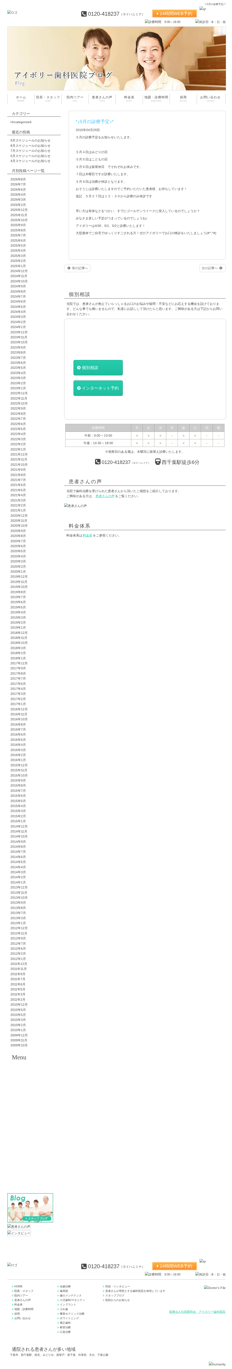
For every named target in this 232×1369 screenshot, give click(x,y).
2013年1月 (18, 923)
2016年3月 (18, 750)
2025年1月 (18, 266)
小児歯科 (31, 1102)
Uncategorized (20, 122)
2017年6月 (18, 684)
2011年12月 (18, 964)
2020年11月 (18, 520)
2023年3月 (18, 378)
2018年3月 (18, 648)
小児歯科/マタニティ (72, 1300)
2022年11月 (18, 398)
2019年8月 (18, 592)
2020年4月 (18, 556)
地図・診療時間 (156, 99)
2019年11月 (18, 582)
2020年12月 (19, 515)
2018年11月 (18, 638)
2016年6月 (18, 734)
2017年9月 (18, 668)
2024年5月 (18, 307)
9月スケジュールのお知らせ (30, 140)
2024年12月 (19, 271)
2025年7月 (18, 235)
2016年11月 (18, 714)
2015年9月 (18, 780)
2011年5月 (17, 989)
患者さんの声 (102, 99)
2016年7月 (18, 729)
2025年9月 (18, 225)
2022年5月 (18, 429)
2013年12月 (19, 887)
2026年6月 (18, 189)
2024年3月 (18, 317)
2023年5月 (18, 367)
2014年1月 (18, 882)
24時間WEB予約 (176, 13)
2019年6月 (18, 602)
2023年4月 (18, 373)
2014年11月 (18, 831)
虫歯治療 (31, 1068)
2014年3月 (18, 872)
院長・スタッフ (48, 99)
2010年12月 (19, 1004)
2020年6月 (18, 546)
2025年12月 (19, 210)
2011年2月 (17, 999)
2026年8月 (18, 179)
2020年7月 (18, 541)
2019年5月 (18, 607)
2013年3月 (18, 918)
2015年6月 (18, 795)
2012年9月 (18, 938)
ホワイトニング (31, 1147)
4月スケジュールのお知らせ (30, 161)
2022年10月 (19, 403)
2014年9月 (18, 841)
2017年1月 (18, 704)
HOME (18, 1286)
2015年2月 (18, 816)
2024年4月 (18, 312)
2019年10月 (19, 587)
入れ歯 (31, 1125)
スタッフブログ (114, 1295)
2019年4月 (18, 612)
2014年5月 (18, 862)
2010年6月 (18, 1010)
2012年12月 (19, 928)
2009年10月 (19, 1045)
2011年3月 (17, 994)
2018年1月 (18, 658)
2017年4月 (18, 689)
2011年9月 (17, 974)
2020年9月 (18, 531)
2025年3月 (18, 256)
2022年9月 (18, 408)
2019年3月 (18, 617)
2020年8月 (18, 536)
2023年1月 (18, 388)
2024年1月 (18, 327)
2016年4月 (18, 744)
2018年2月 (18, 653)
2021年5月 (18, 490)
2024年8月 (18, 291)
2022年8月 (18, 413)
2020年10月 (19, 525)
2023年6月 (18, 362)
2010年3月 (18, 1020)
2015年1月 (18, 821)
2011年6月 (17, 984)
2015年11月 (18, 770)
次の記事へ (210, 268)
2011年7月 (17, 979)
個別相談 (90, 367)
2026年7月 (18, 184)
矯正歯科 (31, 1159)
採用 (183, 99)
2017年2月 (18, 699)
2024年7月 (18, 296)
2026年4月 (18, 194)
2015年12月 (19, 765)
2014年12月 (19, 826)
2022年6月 (18, 424)
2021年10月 (19, 464)
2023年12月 (19, 332)
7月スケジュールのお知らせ (30, 150)
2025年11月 (18, 215)
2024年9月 (18, 286)
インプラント (31, 1113)
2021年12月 (19, 454)
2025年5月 (18, 245)
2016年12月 (19, 709)
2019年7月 (18, 597)
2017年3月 (18, 694)
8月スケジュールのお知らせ (30, 145)
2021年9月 (18, 469)
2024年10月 (19, 281)
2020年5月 (18, 551)
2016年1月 (18, 760)
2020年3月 (18, 561)
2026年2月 (18, 205)
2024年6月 (18, 301)
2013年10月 (19, 897)
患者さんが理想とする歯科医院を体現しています (135, 1291)
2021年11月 (18, 459)
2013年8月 (18, 908)
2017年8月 (18, 673)
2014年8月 (18, 846)
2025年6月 (18, 240)
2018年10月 (19, 643)
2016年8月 (18, 724)
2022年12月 (19, 393)
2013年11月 (18, 892)
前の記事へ (79, 268)
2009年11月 (18, 1040)
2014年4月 (18, 867)
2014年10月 (19, 836)
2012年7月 (18, 943)
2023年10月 (19, 342)
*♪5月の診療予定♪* (95, 121)
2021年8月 (18, 475)
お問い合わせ (210, 99)
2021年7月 (18, 480)
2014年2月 (18, 877)
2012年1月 (18, 959)
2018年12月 (19, 633)
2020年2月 (18, 566)
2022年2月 (18, 444)
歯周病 (31, 1079)
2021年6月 (18, 485)
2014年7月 (18, 851)
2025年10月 (19, 220)
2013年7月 (18, 913)
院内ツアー (75, 99)
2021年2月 (18, 505)
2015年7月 (18, 790)
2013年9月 (18, 902)
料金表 (129, 99)
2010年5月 (18, 1015)
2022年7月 (18, 418)
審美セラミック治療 (31, 1136)
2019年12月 (19, 576)
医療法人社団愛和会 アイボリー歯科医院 (197, 1311)
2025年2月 (18, 261)
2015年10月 (19, 775)
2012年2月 (18, 953)
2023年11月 (18, 337)
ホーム (21, 99)
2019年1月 (18, 627)
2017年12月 (19, 663)
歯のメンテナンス (31, 1090)
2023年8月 (18, 352)
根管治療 (31, 1170)
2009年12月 (19, 1035)
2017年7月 (18, 678)
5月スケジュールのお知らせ (30, 156)
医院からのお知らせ (117, 1300)
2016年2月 (18, 755)
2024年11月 (18, 276)
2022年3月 (18, 439)
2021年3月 (18, 500)
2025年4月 (18, 250)
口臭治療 (31, 1181)
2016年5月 (18, 739)
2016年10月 (19, 719)
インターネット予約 (100, 388)
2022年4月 (18, 434)
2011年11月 (18, 969)
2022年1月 (18, 449)
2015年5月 (18, 801)
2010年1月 (18, 1030)
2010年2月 (18, 1025)
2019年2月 (18, 622)
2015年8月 (18, 785)
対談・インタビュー (117, 1286)
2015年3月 (18, 811)
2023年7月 (18, 357)
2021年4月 (18, 495)
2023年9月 (18, 347)
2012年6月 (18, 948)
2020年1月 (18, 571)
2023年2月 (18, 383)
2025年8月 (18, 230)
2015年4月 (18, 806)
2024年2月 (18, 322)
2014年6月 (18, 857)
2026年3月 (18, 199)
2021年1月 (18, 510)
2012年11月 (18, 933)
